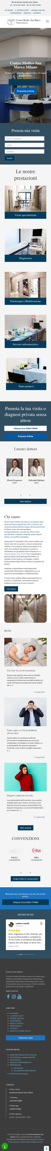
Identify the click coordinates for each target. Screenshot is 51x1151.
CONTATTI (37, 13)
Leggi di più (40, 692)
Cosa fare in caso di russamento (21, 670)
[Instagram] (14, 996)
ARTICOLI (27, 13)
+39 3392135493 (35, 5)
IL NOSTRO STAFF (22, 10)
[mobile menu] (47, 21)
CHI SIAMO (9, 10)
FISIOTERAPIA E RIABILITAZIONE (22, 1057)
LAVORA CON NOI (38, 10)
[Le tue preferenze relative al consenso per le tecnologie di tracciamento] (46, 1148)
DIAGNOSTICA (15, 1060)
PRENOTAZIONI (16, 1026)
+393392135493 (15, 1109)
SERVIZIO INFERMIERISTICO (20, 1062)
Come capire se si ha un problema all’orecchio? (22, 732)
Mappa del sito (37, 1142)
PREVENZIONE (15, 1065)
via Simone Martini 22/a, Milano (21, 1092)
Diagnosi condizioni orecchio (20, 795)
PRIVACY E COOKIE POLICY (20, 1031)
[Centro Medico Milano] (25, 21)
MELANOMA (18, 1068)
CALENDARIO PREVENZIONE (25, 1070)
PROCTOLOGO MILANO (19, 1074)
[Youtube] (19, 996)
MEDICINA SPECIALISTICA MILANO (23, 1055)
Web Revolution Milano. (35, 1139)
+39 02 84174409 (19, 5)
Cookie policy (25, 1142)
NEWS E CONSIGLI (17, 1023)
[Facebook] (8, 996)
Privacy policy (13, 1142)
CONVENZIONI (15, 13)
